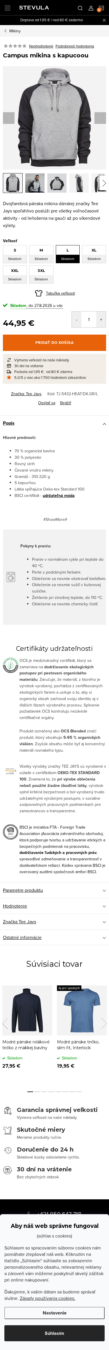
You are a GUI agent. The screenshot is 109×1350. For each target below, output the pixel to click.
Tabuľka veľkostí (60, 293)
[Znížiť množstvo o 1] (76, 319)
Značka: (26, 394)
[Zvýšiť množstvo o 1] (101, 319)
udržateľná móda (59, 496)
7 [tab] (72, 1091)
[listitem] (54, 360)
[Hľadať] (80, 7)
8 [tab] (79, 1091)
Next (104, 1023)
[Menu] (7, 7)
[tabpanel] (27, 1031)
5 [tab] (58, 1091)
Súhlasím (54, 1333)
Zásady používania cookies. (47, 1298)
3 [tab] (44, 1091)
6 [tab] (65, 1091)
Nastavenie (55, 1312)
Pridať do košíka (54, 342)
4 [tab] (51, 1091)
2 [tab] (37, 1091)
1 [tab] (30, 1091)
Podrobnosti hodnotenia (75, 46)
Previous (5, 1023)
